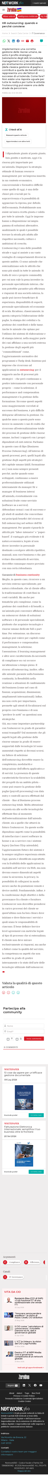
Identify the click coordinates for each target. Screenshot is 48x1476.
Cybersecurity (41, 16)
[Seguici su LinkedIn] (23, 1385)
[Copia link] (23, 41)
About (11, 1393)
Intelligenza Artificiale (12, 16)
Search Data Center (20, 33)
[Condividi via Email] (27, 41)
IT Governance (38, 33)
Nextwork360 (7, 1413)
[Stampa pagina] (32, 41)
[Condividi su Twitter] (9, 41)
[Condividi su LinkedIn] (13, 41)
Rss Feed (36, 1393)
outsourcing (27, 370)
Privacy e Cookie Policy (24, 1396)
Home (5, 33)
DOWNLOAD (36, 1115)
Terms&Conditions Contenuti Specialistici (24, 1399)
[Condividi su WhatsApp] (4, 41)
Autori (19, 1393)
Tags (27, 1393)
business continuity (28, 575)
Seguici (11, 1385)
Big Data (28, 16)
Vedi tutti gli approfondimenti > (31, 1368)
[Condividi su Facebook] (18, 41)
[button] (3, 9)
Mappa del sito (24, 1471)
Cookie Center (24, 1401)
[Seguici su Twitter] (29, 1385)
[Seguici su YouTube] (40, 1385)
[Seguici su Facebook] (35, 1385)
